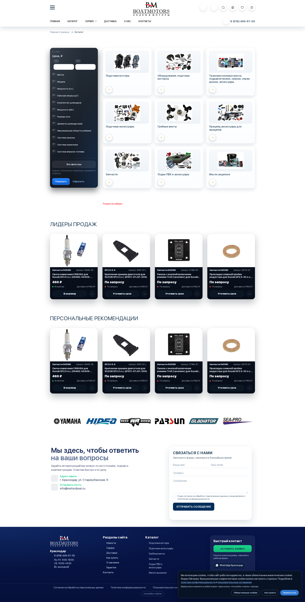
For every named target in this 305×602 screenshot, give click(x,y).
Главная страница (59, 32)
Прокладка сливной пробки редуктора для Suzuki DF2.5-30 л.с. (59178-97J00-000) (230, 276)
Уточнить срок (122, 293)
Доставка (110, 21)
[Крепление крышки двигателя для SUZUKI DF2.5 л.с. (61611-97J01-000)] (126, 250)
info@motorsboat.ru (72, 488)
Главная (55, 21)
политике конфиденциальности (198, 582)
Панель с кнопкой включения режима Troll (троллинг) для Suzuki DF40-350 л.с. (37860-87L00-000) (177, 276)
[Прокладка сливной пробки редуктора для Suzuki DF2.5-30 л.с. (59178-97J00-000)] (231, 250)
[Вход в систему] (233, 7)
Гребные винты (157, 553)
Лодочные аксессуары (161, 548)
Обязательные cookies (245, 593)
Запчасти (154, 559)
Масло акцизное (158, 572)
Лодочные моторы (159, 543)
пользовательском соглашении (235, 582)
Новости (111, 543)
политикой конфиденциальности (193, 499)
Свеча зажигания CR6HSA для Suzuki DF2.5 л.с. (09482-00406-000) (71, 276)
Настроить (270, 593)
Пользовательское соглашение (170, 587)
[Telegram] (214, 7)
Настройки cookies (153, 593)
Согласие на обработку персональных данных (79, 587)
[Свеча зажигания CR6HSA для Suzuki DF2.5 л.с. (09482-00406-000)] (74, 250)
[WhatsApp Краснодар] (203, 7)
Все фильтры (74, 164)
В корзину (70, 293)
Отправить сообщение (193, 506)
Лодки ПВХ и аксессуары (155, 566)
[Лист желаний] (242, 7)
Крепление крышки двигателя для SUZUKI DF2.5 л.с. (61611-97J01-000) (126, 275)
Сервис (110, 548)
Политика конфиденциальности (128, 587)
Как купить (112, 557)
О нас (127, 21)
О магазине (112, 562)
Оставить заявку (232, 548)
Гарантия (111, 567)
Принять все (289, 593)
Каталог (73, 21)
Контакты (145, 21)
